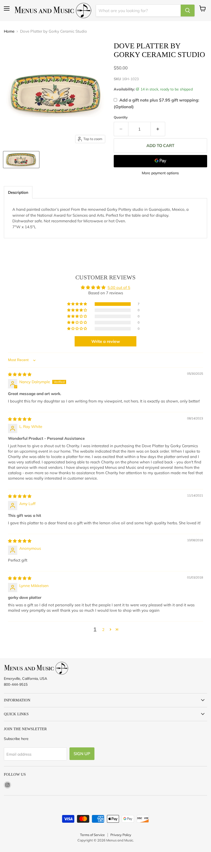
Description (18, 192)
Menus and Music (119, 840)
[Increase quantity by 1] (158, 129)
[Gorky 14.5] (21, 159)
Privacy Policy (120, 835)
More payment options (160, 173)
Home (9, 31)
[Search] (188, 10)
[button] (77, 304)
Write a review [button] (105, 341)
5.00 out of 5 (119, 287)
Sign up (82, 753)
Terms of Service (92, 835)
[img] (19, 374)
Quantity (121, 117)
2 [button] (103, 629)
